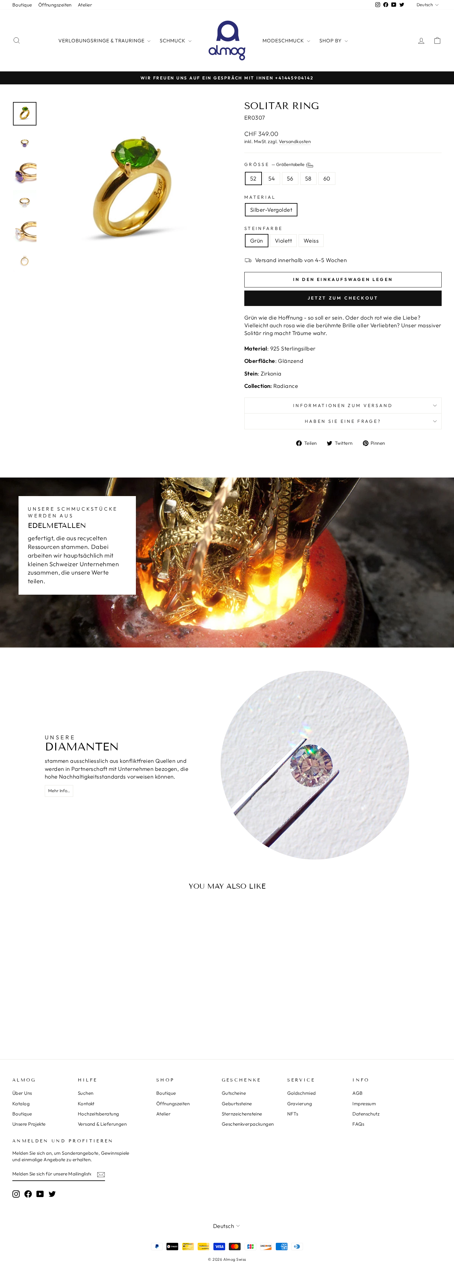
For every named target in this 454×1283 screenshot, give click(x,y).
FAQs (358, 1124)
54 (271, 178)
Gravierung (299, 1104)
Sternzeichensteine (242, 1114)
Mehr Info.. (59, 790)
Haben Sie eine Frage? (343, 421)
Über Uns (22, 1093)
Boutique (22, 5)
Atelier (85, 5)
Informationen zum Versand (343, 405)
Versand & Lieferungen (102, 1124)
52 (253, 178)
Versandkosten (295, 141)
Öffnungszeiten (55, 5)
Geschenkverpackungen (248, 1124)
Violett (283, 240)
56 (290, 178)
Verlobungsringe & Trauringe (102, 40)
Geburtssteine (237, 1104)
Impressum (364, 1104)
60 (326, 178)
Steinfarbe (263, 228)
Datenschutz (366, 1114)
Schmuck (173, 40)
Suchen (86, 1093)
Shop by (331, 40)
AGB (357, 1093)
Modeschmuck (284, 40)
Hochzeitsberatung (98, 1114)
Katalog (21, 1104)
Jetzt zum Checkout (343, 298)
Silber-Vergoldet (271, 209)
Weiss (311, 240)
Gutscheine (234, 1093)
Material (260, 197)
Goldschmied (301, 1093)
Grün (256, 240)
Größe (274, 164)
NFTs (292, 1114)
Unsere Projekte (29, 1124)
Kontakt (86, 1104)
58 (308, 178)
